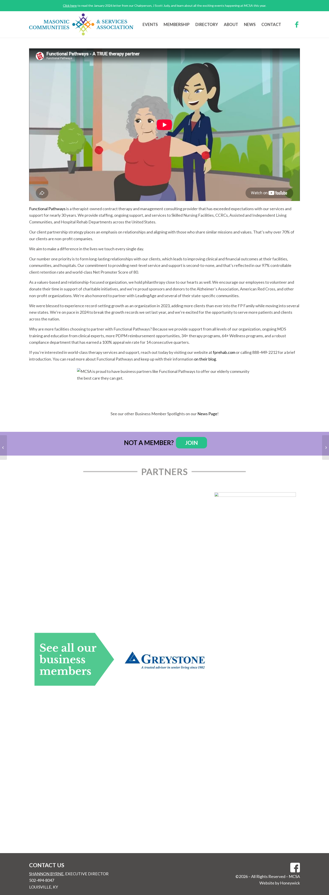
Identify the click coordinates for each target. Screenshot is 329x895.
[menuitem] (150, 24)
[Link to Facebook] (296, 24)
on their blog (205, 359)
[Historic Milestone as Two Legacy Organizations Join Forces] (3, 447)
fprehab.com (224, 352)
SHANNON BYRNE (46, 873)
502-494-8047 (41, 880)
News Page (207, 413)
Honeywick (290, 882)
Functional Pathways (47, 208)
